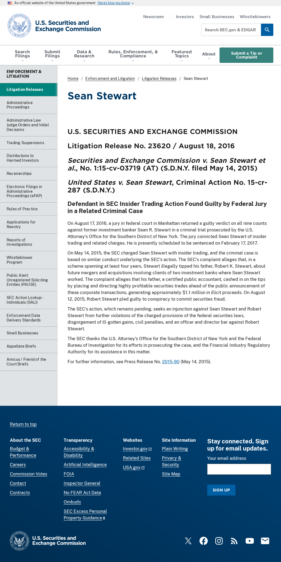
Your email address (226, 458)
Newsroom (153, 16)
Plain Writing (175, 448)
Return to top (23, 424)
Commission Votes (28, 474)
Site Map (171, 474)
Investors (185, 16)
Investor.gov (135, 448)
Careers (18, 464)
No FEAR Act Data (82, 492)
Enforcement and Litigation (110, 78)
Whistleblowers (255, 16)
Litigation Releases (159, 78)
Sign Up (221, 490)
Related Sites (137, 458)
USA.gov (131, 467)
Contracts (20, 492)
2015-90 (170, 361)
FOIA (69, 474)
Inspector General (82, 483)
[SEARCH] (267, 30)
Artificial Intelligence (85, 464)
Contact (18, 483)
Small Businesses (216, 16)
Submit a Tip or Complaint (246, 55)
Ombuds (72, 502)
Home (73, 78)
